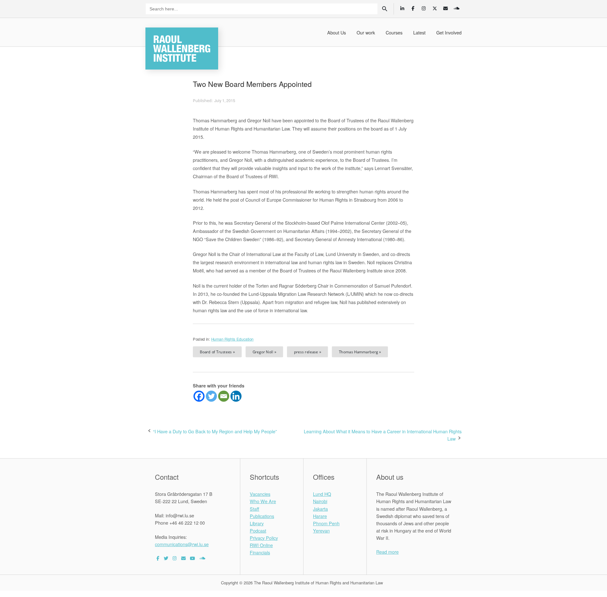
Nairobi (320, 501)
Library (257, 523)
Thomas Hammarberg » (360, 351)
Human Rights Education (232, 339)
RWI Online (261, 545)
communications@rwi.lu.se (182, 544)
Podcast (258, 530)
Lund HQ (322, 493)
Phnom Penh (326, 523)
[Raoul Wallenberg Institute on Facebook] (157, 558)
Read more (387, 551)
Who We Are (263, 501)
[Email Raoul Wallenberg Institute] (183, 558)
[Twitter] (211, 396)
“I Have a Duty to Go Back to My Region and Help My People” (215, 431)
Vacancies (260, 493)
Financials (260, 552)
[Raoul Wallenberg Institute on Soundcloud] (202, 558)
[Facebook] (199, 396)
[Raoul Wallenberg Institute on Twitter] (166, 558)
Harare (320, 516)
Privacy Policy (264, 537)
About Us (336, 32)
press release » (307, 351)
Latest (419, 32)
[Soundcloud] (456, 8)
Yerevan (321, 530)
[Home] (181, 47)
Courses (394, 32)
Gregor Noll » (264, 351)
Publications (262, 516)
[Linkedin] (236, 396)
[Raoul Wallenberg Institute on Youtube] (192, 558)
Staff (254, 508)
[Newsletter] (445, 8)
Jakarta (320, 508)
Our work (366, 32)
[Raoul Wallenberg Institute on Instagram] (175, 558)
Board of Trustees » (217, 351)
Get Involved (449, 32)
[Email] (223, 396)
